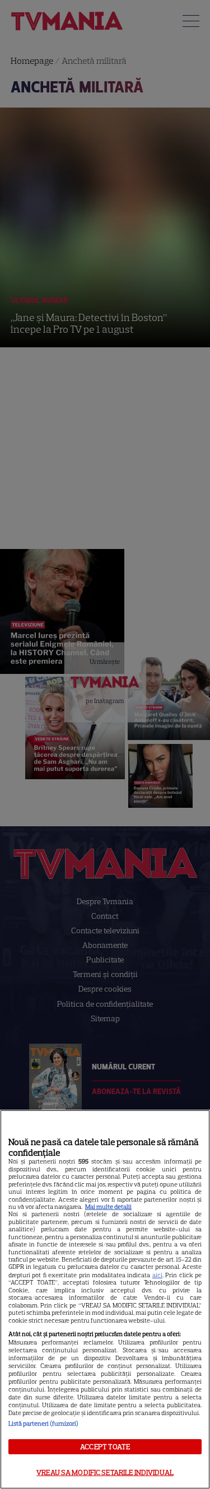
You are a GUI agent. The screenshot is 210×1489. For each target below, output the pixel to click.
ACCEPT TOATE (105, 1447)
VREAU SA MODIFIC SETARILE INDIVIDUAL (105, 1472)
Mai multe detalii (108, 1207)
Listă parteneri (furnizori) (43, 1423)
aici (157, 1275)
